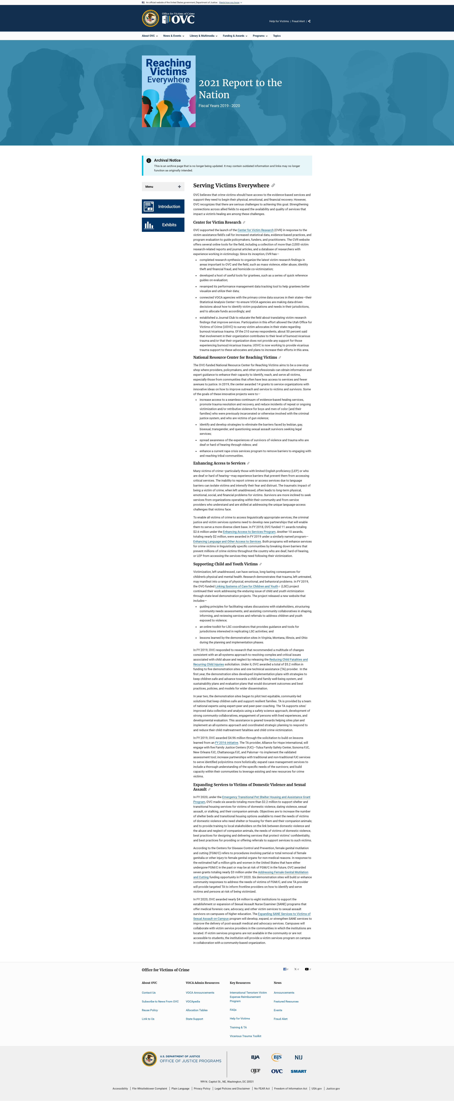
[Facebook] (287, 972)
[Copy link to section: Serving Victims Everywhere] (272, 185)
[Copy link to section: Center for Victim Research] (243, 222)
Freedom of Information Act (290, 1088)
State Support (194, 1019)
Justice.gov (333, 1088)
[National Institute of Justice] (298, 1060)
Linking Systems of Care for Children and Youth (246, 586)
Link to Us (148, 1019)
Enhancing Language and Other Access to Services (227, 541)
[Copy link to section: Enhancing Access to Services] (247, 463)
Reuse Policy (150, 1010)
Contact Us (149, 992)
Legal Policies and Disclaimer (232, 1088)
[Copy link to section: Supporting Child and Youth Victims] (260, 564)
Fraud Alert (298, 21)
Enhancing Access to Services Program (249, 531)
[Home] (180, 18)
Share (312, 23)
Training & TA (238, 1027)
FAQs (233, 1009)
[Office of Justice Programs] (150, 18)
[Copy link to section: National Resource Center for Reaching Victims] (279, 357)
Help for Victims (279, 21)
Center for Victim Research (256, 230)
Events (278, 1010)
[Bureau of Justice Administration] (255, 1060)
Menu (149, 186)
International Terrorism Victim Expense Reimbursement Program (248, 997)
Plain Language (180, 1088)
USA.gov (317, 1088)
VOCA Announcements (200, 992)
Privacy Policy (202, 1088)
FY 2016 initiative (226, 742)
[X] (298, 972)
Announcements (284, 992)
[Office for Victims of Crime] (277, 1073)
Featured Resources (286, 1001)
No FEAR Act (262, 1088)
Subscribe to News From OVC (160, 1001)
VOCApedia (193, 1001)
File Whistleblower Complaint (149, 1088)
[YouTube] (308, 972)
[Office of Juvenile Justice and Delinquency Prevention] (255, 1074)
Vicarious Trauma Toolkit (245, 1036)
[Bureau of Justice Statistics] (277, 1062)
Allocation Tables (196, 1010)
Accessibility (120, 1088)
